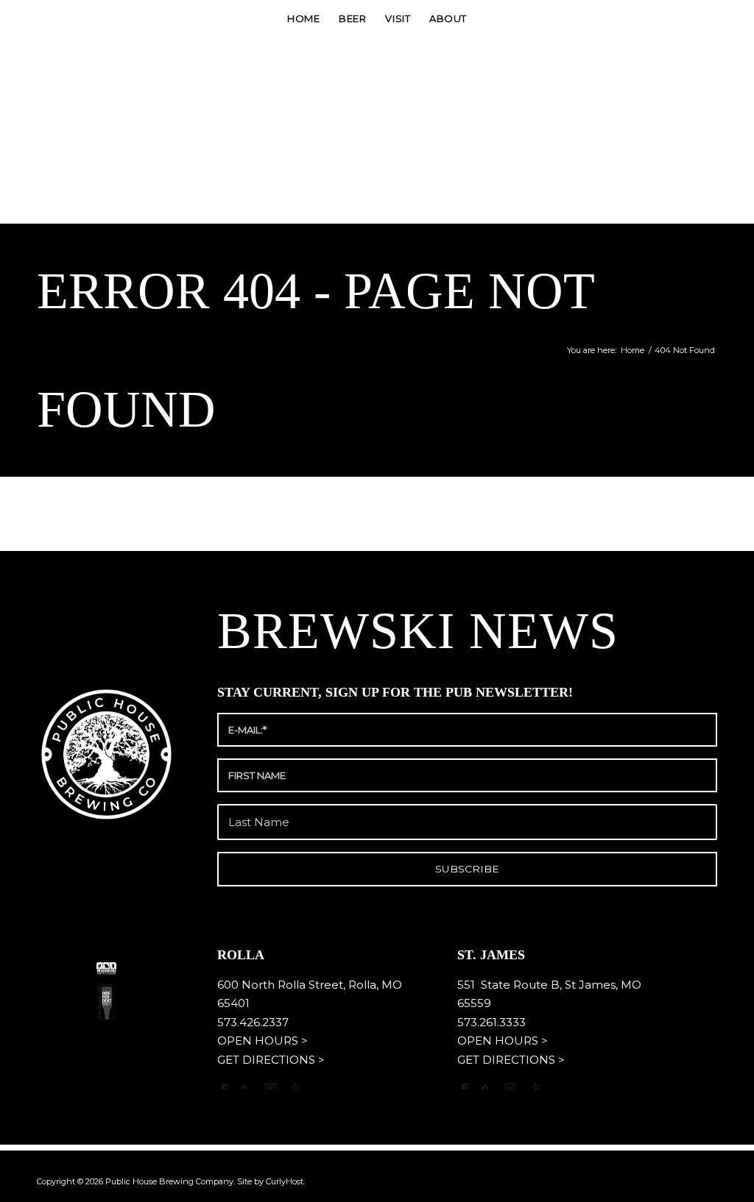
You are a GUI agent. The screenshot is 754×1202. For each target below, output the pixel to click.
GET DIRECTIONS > (271, 1060)
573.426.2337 (253, 1022)
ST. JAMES (493, 954)
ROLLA (242, 954)
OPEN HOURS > (262, 1041)
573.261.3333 (491, 1022)
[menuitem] (303, 18)
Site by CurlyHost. (271, 1181)
